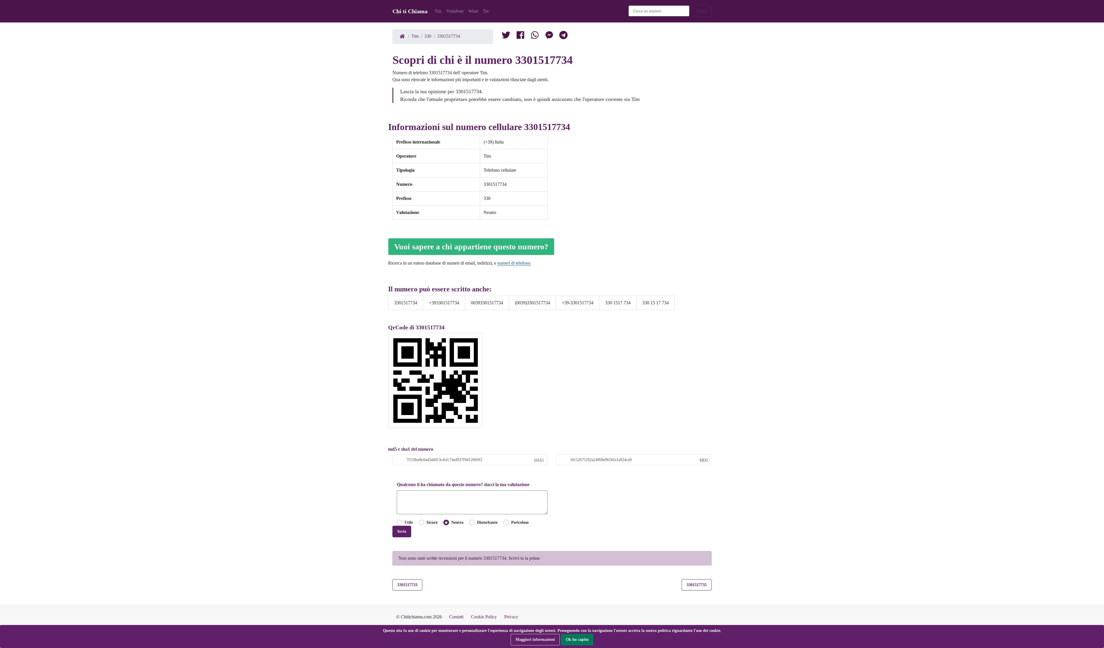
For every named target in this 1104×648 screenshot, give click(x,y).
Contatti (456, 616)
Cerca (702, 11)
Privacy (511, 616)
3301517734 (448, 36)
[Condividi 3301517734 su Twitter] (506, 36)
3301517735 (697, 584)
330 (427, 36)
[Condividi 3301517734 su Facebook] (520, 36)
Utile (409, 522)
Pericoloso (520, 522)
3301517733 (407, 584)
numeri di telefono (513, 263)
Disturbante (487, 522)
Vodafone (455, 11)
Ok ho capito (577, 639)
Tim (438, 11)
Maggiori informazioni (535, 639)
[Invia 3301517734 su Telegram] (563, 36)
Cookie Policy (484, 616)
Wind (473, 11)
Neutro (457, 522)
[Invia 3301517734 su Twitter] (534, 36)
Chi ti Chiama (410, 11)
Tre (486, 11)
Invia (401, 531)
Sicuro (432, 522)
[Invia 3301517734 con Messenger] (549, 36)
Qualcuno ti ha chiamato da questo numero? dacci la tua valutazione (463, 484)
